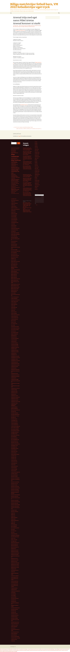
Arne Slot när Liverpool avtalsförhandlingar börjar (23, 127)
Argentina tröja (13, 210)
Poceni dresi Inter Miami (14, 582)
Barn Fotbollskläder (13, 150)
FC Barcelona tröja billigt (14, 344)
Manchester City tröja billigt (15, 490)
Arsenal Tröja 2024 (13, 225)
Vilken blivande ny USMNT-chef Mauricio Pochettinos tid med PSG (29, 128)
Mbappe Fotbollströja (14, 517)
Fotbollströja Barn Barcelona (15, 363)
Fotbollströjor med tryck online (15, 401)
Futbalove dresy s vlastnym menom (61, 650)
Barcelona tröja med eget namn (15, 251)
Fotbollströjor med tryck (15, 172)
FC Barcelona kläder (14, 339)
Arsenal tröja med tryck (14, 229)
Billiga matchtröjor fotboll (14, 288)
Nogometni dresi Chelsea (14, 551)
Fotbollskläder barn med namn (14, 166)
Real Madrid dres (13, 599)
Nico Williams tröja (13, 187)
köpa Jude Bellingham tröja (15, 439)
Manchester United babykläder (15, 494)
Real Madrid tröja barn (38, 25)
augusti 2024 (36, 175)
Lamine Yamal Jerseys (14, 451)
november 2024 (37, 171)
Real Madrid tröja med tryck (15, 622)
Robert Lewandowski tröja (15, 623)
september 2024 (37, 174)
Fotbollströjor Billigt (14, 170)
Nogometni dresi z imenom (15, 564)
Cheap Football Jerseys (14, 161)
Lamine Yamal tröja (14, 176)
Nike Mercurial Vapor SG (14, 545)
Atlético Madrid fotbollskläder (15, 234)
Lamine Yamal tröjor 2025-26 (15, 454)
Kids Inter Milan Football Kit (15, 427)
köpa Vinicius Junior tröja (14, 442)
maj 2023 (36, 187)
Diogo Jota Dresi (13, 320)
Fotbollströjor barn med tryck (15, 388)
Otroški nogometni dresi (14, 577)
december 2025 (37, 152)
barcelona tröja (13, 242)
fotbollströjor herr (13, 394)
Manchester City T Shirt (14, 483)
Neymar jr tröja (13, 538)
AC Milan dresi (13, 201)
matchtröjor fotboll (13, 183)
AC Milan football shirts (14, 203)
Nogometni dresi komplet (14, 554)
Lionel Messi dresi (13, 455)
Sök (11, 141)
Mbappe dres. (13, 514)
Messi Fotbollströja (14, 526)
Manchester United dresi (14, 496)
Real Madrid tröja (13, 192)
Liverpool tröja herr (13, 178)
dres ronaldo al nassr (14, 323)
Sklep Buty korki (11, 649)
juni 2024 (36, 178)
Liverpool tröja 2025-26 (14, 466)
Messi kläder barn (13, 185)
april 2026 (36, 146)
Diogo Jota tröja (13, 322)
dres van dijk (13, 325)
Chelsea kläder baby (14, 307)
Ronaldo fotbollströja (14, 626)
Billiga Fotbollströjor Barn (14, 280)
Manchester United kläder (15, 500)
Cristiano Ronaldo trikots (14, 317)
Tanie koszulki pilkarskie (51, 650)
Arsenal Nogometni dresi (14, 222)
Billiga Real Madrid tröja (14, 290)
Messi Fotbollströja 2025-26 (15, 527)
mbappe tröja (17, 183)
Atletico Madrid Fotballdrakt (15, 232)
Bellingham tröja (13, 258)
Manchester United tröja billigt (14, 182)
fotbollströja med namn (15, 167)
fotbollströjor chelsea (14, 391)
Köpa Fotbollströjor (26, 209)
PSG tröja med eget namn (14, 598)
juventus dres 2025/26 (14, 421)
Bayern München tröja (14, 254)
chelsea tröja (13, 310)
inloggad (19, 136)
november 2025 (37, 153)
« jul (36, 204)
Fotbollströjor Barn (26, 204)
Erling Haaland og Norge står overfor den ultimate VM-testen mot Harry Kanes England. (27, 149)
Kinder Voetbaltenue (30, 650)
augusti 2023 (36, 186)
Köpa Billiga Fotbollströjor (14, 175)
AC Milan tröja (13, 204)
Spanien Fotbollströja (14, 633)
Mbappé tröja (13, 523)
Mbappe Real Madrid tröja (14, 520)
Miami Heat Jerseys (18, 649)
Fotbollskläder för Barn (14, 359)
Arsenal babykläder (14, 215)
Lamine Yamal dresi (14, 449)
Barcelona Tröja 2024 (14, 244)
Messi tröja (16, 185)
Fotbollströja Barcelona (14, 362)
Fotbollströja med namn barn (15, 374)
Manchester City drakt (14, 476)
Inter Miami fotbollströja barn (15, 414)
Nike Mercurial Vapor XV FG (15, 547)
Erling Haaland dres (14, 335)
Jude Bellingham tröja (14, 420)
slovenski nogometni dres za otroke (15, 193)
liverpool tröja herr (14, 470)
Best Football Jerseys (14, 264)
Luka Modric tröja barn (14, 473)
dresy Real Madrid (48, 649)
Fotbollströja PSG (13, 377)
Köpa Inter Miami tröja (14, 438)
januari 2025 (36, 168)
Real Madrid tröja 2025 (14, 613)
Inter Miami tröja (13, 174)
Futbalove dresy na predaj (12, 651)
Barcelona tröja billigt (14, 249)
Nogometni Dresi (18, 187)
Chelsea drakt (13, 305)
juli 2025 (36, 159)
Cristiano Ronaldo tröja (14, 164)
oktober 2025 (37, 155)
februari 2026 (37, 149)
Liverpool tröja (18, 177)
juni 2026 (36, 143)
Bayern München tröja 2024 (15, 255)
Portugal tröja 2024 (14, 589)
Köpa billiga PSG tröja (14, 433)
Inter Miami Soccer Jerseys (15, 415)
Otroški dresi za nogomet (14, 575)
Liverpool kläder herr (14, 463)
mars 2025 (36, 165)
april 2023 (36, 189)
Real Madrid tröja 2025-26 (14, 615)
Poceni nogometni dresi (14, 584)
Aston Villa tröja (13, 231)
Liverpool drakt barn (14, 460)
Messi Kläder (13, 529)
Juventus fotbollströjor (14, 423)
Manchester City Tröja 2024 (15, 486)
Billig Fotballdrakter (14, 265)
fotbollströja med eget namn (15, 369)
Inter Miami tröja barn (14, 418)
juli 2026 (36, 141)
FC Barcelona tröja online (14, 345)
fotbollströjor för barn (14, 392)
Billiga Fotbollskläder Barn (14, 152)
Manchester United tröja (14, 503)
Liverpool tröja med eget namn (15, 179)
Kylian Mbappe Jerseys (14, 445)
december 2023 (37, 180)
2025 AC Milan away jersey (15, 200)
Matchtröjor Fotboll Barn (14, 511)
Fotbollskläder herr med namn (15, 360)
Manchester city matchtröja (14, 180)
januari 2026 (36, 150)
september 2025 (37, 156)
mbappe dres (13, 513)
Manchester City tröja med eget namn (15, 181)
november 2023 (37, 181)
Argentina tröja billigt (14, 213)
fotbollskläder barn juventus (15, 356)
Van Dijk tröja (13, 640)
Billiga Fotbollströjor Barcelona (15, 278)
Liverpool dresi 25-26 (14, 461)
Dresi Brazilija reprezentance (15, 328)
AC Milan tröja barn (13, 206)
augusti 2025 (36, 158)
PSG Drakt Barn (13, 592)
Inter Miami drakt (13, 411)
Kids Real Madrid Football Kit (15, 430)
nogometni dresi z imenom (14, 190)
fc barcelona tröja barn (14, 342)
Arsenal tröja (17, 147)
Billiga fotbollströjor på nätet (15, 287)
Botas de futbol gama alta (4, 649)
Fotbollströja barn (26, 210)
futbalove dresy (37, 650)
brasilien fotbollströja (14, 298)
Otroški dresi (13, 571)
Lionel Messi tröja (13, 177)
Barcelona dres (42, 649)
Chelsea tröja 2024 (13, 163)
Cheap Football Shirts (14, 162)
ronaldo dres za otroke (14, 625)
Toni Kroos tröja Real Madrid (15, 636)
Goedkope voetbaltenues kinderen (21, 650)
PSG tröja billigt (13, 595)
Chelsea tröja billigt (14, 313)
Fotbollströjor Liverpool (14, 395)
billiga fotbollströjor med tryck (15, 284)
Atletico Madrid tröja (14, 235)
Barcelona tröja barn (14, 245)
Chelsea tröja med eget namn (15, 314)
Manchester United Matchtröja (15, 501)
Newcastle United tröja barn (15, 536)
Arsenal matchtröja (13, 147)
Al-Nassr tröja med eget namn (15, 209)
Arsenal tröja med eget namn (24, 25)
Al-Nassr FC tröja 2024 (14, 207)
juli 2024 (36, 177)
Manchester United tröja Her (15, 506)
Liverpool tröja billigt (14, 469)
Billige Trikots (54, 649)
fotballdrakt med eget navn (15, 347)
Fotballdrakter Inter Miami (15, 351)
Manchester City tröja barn (15, 489)
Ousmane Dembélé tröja (14, 581)
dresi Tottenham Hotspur (14, 332)
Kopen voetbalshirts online (10, 650)
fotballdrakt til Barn (14, 348)
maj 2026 (36, 144)
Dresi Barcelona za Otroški (15, 326)
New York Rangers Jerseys (26, 649)
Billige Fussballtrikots (60, 649)
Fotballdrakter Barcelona (14, 350)
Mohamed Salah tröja (13, 186)
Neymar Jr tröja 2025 (14, 539)
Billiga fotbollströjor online (15, 285)
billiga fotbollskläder (14, 271)
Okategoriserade (13, 568)
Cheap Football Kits (43, 650)
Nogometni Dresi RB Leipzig (15, 562)
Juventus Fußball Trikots (14, 424)
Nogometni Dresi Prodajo (14, 559)
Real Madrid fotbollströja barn (15, 607)
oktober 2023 (37, 183)
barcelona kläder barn (14, 241)
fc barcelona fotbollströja (14, 338)
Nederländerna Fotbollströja (15, 535)
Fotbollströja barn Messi (14, 366)
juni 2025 (36, 161)
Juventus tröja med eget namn (15, 426)
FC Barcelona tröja (13, 165)
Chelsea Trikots (13, 308)
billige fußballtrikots (14, 291)
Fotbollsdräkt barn (13, 353)
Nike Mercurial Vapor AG (14, 544)
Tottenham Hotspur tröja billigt (15, 637)
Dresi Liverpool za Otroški (15, 329)
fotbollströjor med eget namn (15, 397)
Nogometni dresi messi (14, 558)
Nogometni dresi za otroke (15, 189)
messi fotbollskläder (13, 184)
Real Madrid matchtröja (13, 191)
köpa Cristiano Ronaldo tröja (15, 435)
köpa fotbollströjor (14, 436)
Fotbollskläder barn (14, 354)
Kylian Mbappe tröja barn (14, 448)
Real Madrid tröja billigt (14, 618)
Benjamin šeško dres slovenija (15, 261)
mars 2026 (36, 147)
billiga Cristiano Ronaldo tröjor (15, 269)
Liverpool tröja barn (14, 467)
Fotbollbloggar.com (13, 646)
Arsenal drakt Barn (13, 216)
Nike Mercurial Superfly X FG (15, 542)
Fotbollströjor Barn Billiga (14, 379)
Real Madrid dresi (13, 601)
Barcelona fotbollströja (14, 237)
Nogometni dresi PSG (13, 188)
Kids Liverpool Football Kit (15, 429)
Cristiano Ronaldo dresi (14, 316)
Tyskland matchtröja (14, 639)
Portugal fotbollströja (14, 588)
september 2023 (37, 184)
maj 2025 (36, 162)
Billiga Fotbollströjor (31, 25)
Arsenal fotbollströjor (14, 219)
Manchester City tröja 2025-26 (15, 487)
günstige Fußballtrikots (14, 408)
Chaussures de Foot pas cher (35, 649)
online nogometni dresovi (14, 570)
